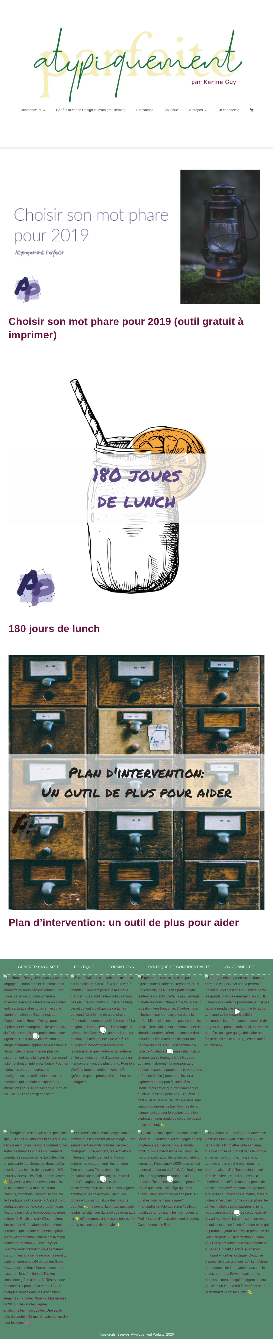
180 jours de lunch (54, 628)
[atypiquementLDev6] (136, 28)
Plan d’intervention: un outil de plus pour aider (124, 922)
